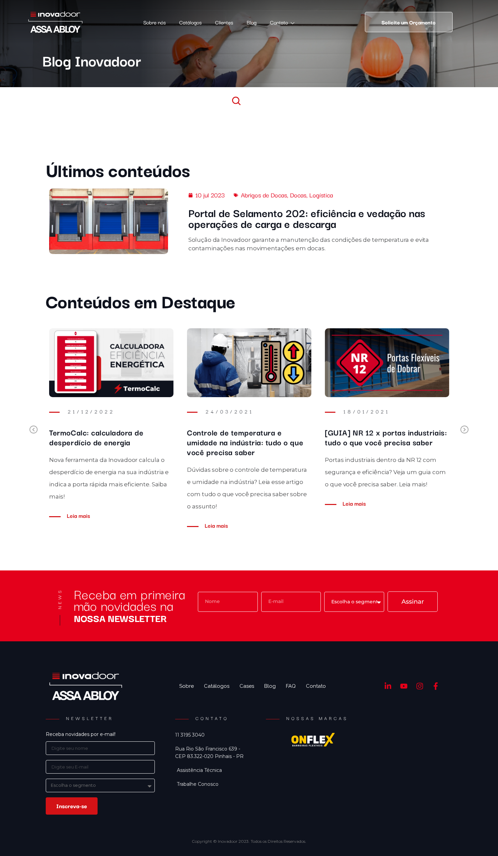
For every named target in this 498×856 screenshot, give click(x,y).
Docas (298, 194)
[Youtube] (404, 686)
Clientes (224, 22)
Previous (33, 430)
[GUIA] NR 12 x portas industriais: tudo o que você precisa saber (386, 437)
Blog (251, 22)
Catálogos (190, 22)
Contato (279, 22)
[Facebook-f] (435, 686)
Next (464, 430)
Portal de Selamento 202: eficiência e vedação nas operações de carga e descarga (306, 218)
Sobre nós (154, 22)
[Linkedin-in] (388, 686)
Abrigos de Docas (264, 194)
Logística (321, 194)
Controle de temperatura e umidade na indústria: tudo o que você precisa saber (245, 442)
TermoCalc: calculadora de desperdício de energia (96, 437)
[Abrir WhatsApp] (481, 839)
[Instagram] (420, 686)
